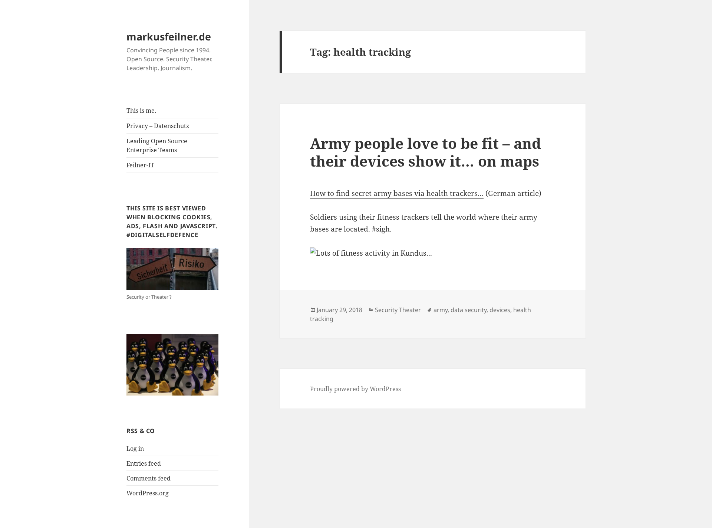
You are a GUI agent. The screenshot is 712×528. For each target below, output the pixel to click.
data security (469, 310)
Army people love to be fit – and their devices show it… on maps (425, 152)
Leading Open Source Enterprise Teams (156, 145)
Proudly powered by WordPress (355, 389)
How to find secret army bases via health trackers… (397, 193)
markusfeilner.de (168, 36)
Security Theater (398, 310)
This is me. (141, 110)
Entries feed (143, 463)
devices (500, 310)
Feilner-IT (140, 165)
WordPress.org (147, 493)
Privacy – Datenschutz (157, 126)
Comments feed (148, 478)
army (441, 310)
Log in (135, 449)
